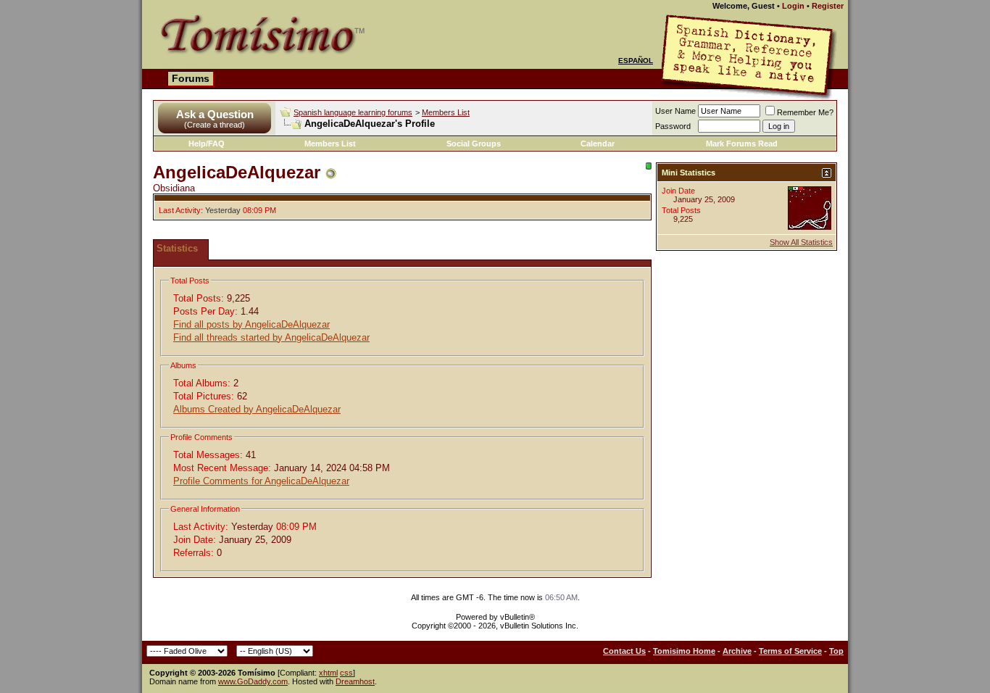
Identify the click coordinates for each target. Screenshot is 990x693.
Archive (737, 651)
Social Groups (473, 143)
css (346, 672)
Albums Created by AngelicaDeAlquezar (257, 409)
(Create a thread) (214, 124)
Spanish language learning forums (353, 112)
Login (793, 5)
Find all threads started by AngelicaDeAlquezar (271, 337)
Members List (446, 112)
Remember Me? (805, 112)
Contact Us (624, 651)
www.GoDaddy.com (253, 681)
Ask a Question (215, 114)
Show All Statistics (801, 242)
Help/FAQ (206, 143)
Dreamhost (355, 681)
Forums (190, 78)
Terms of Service (790, 651)
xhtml (328, 672)
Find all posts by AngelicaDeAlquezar (251, 324)
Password (673, 126)
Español (635, 61)
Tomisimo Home (684, 651)
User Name (675, 111)
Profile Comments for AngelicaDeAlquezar (261, 481)
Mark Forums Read (742, 143)
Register (828, 5)
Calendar (598, 143)
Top (836, 651)
